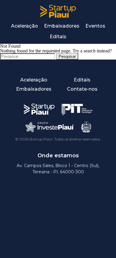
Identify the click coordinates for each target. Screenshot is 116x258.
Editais (58, 36)
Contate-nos (82, 89)
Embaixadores (61, 26)
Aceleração (24, 26)
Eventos (95, 26)
